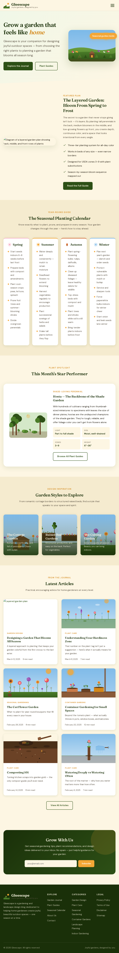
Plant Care (77, 905)
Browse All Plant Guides (70, 456)
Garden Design (79, 900)
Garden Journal (54, 900)
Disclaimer (102, 910)
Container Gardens (81, 919)
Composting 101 (18, 772)
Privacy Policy (103, 900)
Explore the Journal (18, 66)
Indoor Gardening (80, 933)
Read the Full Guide (78, 185)
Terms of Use (103, 905)
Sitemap (101, 915)
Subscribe (86, 863)
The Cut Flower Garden (22, 707)
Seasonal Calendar (56, 910)
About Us (51, 915)
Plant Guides (46, 66)
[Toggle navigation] (112, 5)
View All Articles (59, 805)
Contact (51, 920)
